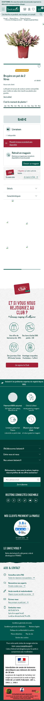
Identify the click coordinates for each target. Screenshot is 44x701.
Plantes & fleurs (14, 18)
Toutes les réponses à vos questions (20, 578)
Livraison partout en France (13, 428)
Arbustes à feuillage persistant (13, 20)
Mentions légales (34, 626)
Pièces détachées (16, 634)
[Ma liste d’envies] (33, 9)
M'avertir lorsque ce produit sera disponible (21, 143)
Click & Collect (31, 405)
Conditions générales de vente (22, 623)
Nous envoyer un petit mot (16, 602)
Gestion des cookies (22, 637)
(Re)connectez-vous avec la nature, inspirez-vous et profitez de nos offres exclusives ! (22, 471)
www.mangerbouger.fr (24, 646)
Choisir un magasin (31, 163)
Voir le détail (7, 97)
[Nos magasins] (24, 9)
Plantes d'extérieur (25, 18)
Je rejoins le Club (29, 177)
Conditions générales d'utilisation (14, 626)
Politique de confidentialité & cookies (22, 630)
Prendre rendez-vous (15, 586)
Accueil (6, 18)
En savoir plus (10, 177)
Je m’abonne (22, 484)
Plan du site (29, 634)
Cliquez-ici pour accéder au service (19, 594)
